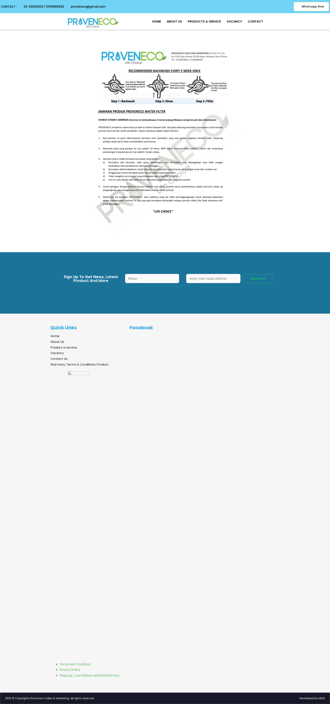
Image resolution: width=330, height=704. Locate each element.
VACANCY (234, 21)
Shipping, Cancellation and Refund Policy (90, 675)
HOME (156, 21)
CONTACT (255, 21)
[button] (311, 6)
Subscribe (258, 278)
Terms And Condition (75, 664)
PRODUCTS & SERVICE (204, 21)
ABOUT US (174, 21)
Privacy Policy (70, 670)
